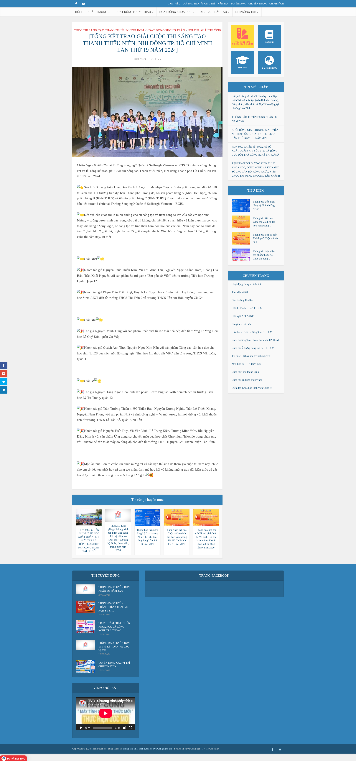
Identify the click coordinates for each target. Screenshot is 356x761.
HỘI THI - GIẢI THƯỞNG (204, 30)
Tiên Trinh (155, 59)
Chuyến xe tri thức (241, 324)
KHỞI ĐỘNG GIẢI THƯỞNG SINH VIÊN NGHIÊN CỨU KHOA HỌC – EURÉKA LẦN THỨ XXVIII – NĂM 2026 (255, 134)
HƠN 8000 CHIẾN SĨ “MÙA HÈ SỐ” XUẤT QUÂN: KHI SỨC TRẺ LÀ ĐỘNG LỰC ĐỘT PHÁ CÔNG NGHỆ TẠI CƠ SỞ (89, 541)
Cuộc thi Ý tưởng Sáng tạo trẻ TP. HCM (253, 348)
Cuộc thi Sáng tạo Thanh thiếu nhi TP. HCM (255, 340)
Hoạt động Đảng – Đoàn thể (246, 284)
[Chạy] (81, 727)
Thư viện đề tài (240, 292)
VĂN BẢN (223, 3)
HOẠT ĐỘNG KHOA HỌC (175, 11)
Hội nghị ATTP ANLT (243, 316)
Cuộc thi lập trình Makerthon (247, 380)
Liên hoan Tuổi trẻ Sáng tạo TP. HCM (252, 332)
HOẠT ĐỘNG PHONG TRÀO (133, 11)
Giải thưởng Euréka (242, 300)
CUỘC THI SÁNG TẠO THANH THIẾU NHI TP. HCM (109, 30)
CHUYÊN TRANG (257, 3)
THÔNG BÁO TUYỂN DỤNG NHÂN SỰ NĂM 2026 (114, 589)
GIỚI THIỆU (174, 3)
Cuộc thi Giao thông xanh (245, 372)
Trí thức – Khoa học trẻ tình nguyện (251, 356)
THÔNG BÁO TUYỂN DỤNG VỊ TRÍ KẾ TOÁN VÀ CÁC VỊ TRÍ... (114, 647)
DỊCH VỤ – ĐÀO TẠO (213, 11)
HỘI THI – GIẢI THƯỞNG (91, 11)
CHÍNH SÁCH (276, 3)
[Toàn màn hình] (130, 727)
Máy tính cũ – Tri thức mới (246, 364)
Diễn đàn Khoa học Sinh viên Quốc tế (252, 388)
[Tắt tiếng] (124, 727)
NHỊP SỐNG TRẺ (245, 11)
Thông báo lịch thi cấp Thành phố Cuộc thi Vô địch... (265, 238)
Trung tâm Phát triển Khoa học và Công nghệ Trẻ (148, 748)
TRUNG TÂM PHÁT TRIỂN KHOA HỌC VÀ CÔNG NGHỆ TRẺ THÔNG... (114, 627)
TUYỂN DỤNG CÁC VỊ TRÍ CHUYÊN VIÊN (114, 664)
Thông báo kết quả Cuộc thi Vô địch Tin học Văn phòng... (264, 222)
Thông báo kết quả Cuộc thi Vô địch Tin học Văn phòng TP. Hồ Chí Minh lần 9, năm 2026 (177, 537)
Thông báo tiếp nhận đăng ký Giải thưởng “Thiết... (264, 205)
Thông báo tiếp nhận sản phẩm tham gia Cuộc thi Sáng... (264, 255)
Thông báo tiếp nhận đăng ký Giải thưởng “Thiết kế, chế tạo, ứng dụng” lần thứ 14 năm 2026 (147, 537)
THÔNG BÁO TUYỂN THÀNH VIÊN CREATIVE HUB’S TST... (113, 607)
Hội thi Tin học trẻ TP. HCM (247, 308)
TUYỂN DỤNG (238, 3)
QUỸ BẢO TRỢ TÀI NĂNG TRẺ (199, 3)
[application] (105, 713)
